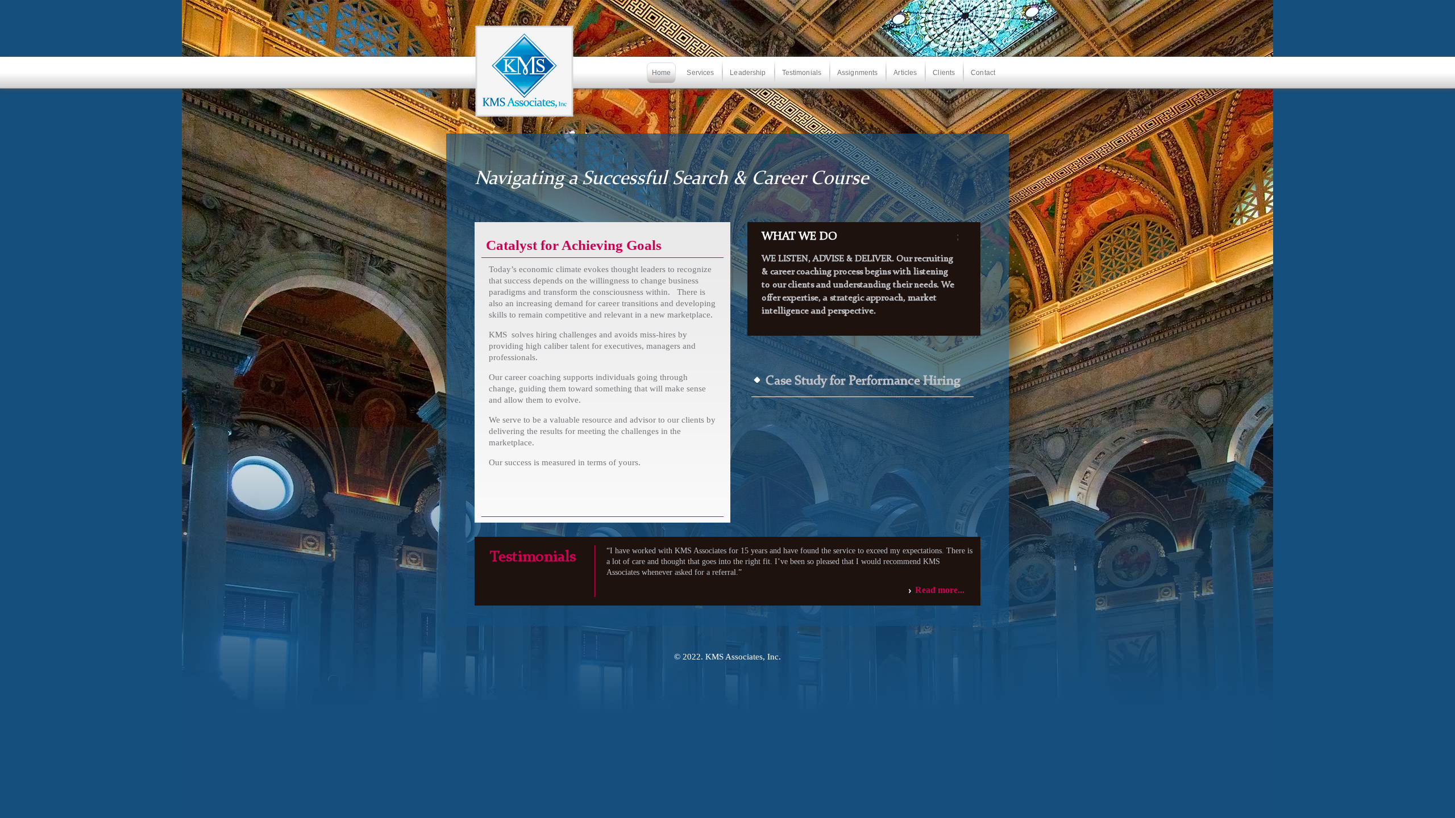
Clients (944, 73)
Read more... (940, 590)
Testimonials (801, 73)
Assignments (857, 73)
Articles (905, 73)
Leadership (748, 73)
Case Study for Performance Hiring (863, 381)
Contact (983, 73)
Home (661, 73)
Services (700, 73)
